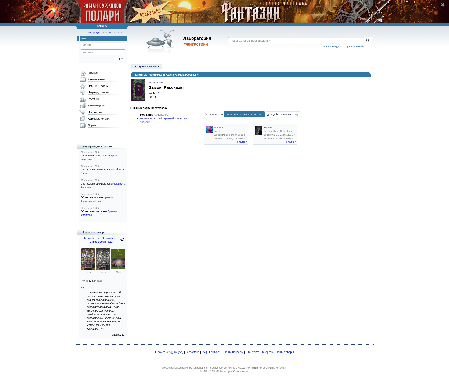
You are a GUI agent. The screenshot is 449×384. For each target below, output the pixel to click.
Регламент (192, 352)
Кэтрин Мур (109, 238)
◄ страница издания (146, 66)
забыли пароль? (112, 32)
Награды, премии (98, 92)
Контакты (215, 352)
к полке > (242, 142)
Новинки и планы (98, 85)
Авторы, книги (96, 79)
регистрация (93, 32)
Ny (82, 287)
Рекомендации (96, 105)
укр (180, 352)
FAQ (204, 352)
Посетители (95, 112)
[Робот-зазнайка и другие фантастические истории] (88, 268)
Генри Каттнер (92, 238)
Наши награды (233, 352)
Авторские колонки (99, 118)
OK (120, 59)
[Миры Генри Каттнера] (118, 268)
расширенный (355, 46)
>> (102, 328)
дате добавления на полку (282, 114)
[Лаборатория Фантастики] (161, 41)
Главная (93, 72)
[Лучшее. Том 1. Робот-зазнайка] (103, 269)
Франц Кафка (156, 82)
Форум (92, 125)
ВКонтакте (253, 352)
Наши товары (285, 352)
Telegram (268, 352)
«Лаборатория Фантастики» (232, 371)
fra (175, 352)
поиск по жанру (330, 46)
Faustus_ (269, 127)
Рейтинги (93, 99)
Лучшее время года (100, 241)
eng (169, 352)
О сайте (160, 352)
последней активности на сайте (244, 114)
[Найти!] (368, 40)
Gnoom (218, 127)
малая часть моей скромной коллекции (163, 118)
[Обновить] (122, 241)
